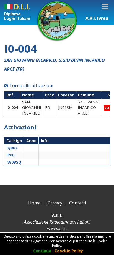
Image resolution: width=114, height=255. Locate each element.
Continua (42, 250)
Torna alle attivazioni (30, 85)
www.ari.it (57, 228)
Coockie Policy (69, 250)
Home (34, 203)
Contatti (77, 203)
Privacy (55, 203)
